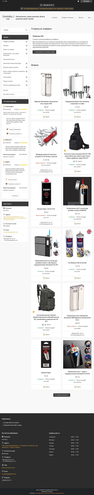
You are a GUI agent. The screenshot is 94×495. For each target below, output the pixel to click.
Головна (54, 17)
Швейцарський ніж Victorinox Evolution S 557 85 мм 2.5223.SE (46, 155)
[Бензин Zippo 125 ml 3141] (46, 191)
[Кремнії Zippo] (46, 354)
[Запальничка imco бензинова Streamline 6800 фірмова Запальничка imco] (77, 298)
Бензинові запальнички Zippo (12, 63)
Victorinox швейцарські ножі (11, 85)
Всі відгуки (15, 195)
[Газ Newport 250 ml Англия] (77, 243)
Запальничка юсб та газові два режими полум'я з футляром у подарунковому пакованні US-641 (46, 263)
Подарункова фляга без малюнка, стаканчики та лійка (77, 102)
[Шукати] (26, 30)
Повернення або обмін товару (12, 425)
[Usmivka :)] (8, 17)
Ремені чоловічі (8, 81)
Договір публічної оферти (11, 422)
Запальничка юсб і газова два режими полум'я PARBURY (77, 209)
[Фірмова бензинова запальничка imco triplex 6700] (46, 84)
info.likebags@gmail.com (10, 232)
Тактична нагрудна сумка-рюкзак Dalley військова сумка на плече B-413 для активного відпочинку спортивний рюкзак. (15, 171)
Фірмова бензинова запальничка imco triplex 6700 (46, 102)
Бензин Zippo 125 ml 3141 (46, 209)
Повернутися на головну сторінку (45, 52)
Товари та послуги (67, 17)
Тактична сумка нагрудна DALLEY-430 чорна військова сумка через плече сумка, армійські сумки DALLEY (77, 156)
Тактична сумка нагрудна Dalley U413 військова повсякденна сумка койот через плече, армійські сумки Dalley (15, 148)
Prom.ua (56, 490)
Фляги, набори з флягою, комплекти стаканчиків (14, 72)
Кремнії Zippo (46, 373)
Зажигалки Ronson (9, 59)
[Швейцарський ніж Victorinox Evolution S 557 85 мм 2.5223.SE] (46, 137)
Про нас (81, 17)
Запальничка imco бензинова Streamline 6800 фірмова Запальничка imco (77, 318)
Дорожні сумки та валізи (10, 67)
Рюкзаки (5, 45)
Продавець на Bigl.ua (47, 491)
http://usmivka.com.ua (8, 467)
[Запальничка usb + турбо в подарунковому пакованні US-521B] (77, 354)
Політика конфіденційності (57, 493)
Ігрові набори (7, 77)
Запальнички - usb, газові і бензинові (11, 54)
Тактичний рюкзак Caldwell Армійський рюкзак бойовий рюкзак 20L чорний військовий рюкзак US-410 (46, 318)
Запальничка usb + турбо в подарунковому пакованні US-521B (77, 373)
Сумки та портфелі (8, 49)
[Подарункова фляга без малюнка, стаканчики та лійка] (77, 84)
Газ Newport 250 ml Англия (77, 263)
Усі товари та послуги (61, 395)
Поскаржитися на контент (42, 493)
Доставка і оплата (8, 94)
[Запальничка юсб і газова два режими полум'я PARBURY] (77, 191)
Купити (47, 117)
